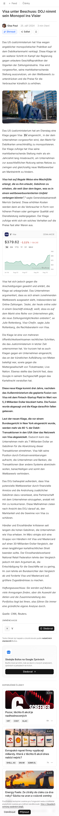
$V (25, 135)
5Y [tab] (26, 247)
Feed (14, 3)
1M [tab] (7, 247)
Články (26, 3)
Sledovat (48, 628)
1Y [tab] (22, 247)
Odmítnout (9, 812)
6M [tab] (11, 247)
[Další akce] (52, 721)
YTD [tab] (17, 247)
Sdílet (27, 31)
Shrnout (11, 31)
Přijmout (24, 812)
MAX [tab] (31, 247)
